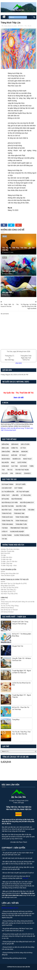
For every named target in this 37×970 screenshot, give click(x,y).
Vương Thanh (7, 535)
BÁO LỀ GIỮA (25, 444)
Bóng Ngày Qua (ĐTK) (8, 585)
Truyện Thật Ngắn (22, 470)
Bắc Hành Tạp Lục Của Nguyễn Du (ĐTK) (14, 583)
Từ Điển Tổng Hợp (6, 563)
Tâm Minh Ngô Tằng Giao (19, 528)
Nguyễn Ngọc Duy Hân (10, 502)
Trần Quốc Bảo (7, 517)
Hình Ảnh (16, 451)
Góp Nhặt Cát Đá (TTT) (8, 591)
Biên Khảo (14, 444)
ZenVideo (27, 473)
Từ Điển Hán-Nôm (6, 557)
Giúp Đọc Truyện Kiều (7, 551)
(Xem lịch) (18, 363)
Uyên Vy (5, 531)
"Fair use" (25, 878)
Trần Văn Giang (7, 524)
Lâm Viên (15, 495)
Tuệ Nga (5, 528)
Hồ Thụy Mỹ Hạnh (23, 491)
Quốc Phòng (21, 462)
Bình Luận (5, 448)
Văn (11, 473)
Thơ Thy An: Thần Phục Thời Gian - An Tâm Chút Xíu (18, 249)
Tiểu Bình (31, 510)
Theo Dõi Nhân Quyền (7, 575)
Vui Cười (5, 473)
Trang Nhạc (16, 719)
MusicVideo (6, 459)
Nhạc (13, 462)
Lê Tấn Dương (26, 495)
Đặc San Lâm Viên (25, 966)
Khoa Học (5, 455)
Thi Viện (3, 555)
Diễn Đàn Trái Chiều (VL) (8, 589)
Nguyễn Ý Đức (7, 510)
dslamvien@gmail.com (10, 908)
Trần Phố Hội (6, 513)
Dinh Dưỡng (6, 451)
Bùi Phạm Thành (7, 484)
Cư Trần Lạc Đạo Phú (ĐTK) (9, 587)
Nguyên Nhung (17, 499)
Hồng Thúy (6, 495)
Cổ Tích (23, 448)
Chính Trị (14, 448)
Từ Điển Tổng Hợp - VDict (9, 565)
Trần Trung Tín (7, 521)
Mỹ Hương (5, 499)
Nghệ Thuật (27, 459)
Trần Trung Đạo (21, 521)
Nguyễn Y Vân (21, 506)
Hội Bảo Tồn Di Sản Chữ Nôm (10, 549)
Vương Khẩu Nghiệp (17, 531)
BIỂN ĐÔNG (5, 444)
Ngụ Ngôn (5, 462)
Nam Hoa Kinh (5, 553)
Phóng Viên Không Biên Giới (9, 573)
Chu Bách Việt (7, 488)
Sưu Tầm (14, 466)
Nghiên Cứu (17, 459)
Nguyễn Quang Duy (27, 502)
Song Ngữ (5, 466)
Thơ (25, 26)
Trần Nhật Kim (19, 513)
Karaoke (24, 451)
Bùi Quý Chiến (20, 484)
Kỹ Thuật (23, 455)
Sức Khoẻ (23, 466)
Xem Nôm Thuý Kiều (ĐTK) (9, 593)
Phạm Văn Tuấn (19, 510)
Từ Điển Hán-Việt (6, 559)
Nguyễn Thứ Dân (8, 506)
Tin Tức (10, 470)
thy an (29, 26)
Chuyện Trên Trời (17, 646)
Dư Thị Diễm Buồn (8, 491)
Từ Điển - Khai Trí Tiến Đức (9, 561)
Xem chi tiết (19, 397)
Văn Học (18, 473)
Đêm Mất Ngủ (7, 292)
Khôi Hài (14, 455)
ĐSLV (22, 26)
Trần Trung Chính (21, 517)
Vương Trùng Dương (21, 535)
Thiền (31, 466)
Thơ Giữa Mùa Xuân (9, 271)
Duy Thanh (18, 488)
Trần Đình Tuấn (21, 524)
